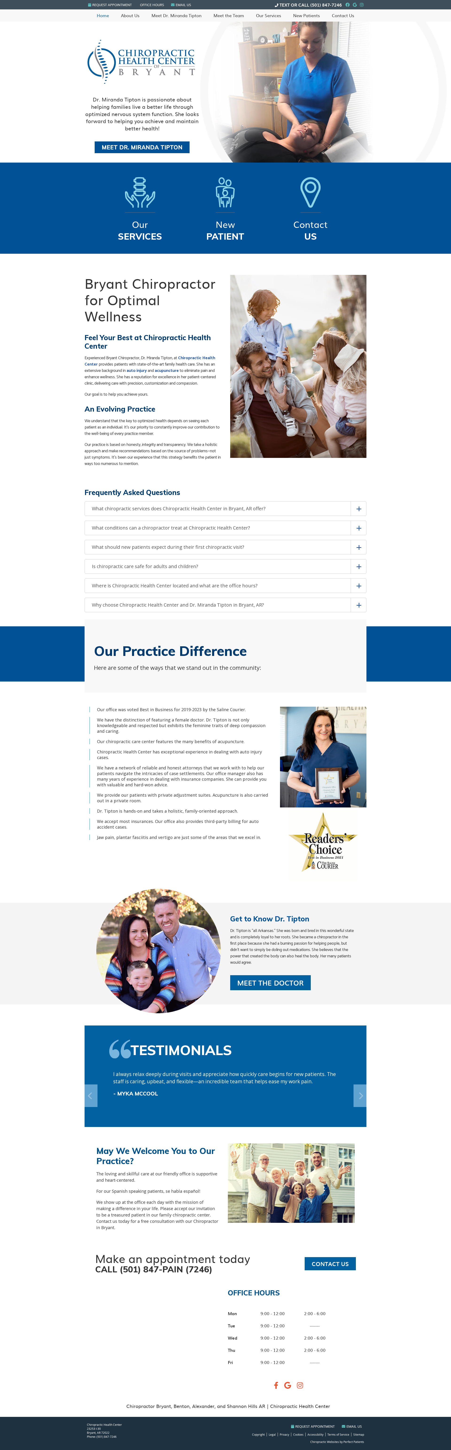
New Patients (306, 15)
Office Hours (152, 4)
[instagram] (300, 1386)
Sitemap (358, 1434)
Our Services (268, 15)
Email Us (183, 4)
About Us (130, 15)
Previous (294, 856)
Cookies (298, 1434)
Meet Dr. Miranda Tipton (177, 15)
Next (352, 856)
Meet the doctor (270, 983)
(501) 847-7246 (326, 5)
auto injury (137, 370)
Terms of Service (338, 1434)
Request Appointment (112, 4)
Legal (272, 1434)
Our (140, 229)
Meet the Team (229, 15)
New (225, 229)
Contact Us (343, 15)
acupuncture (167, 370)
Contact (310, 229)
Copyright (258, 1434)
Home (103, 15)
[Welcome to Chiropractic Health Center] (141, 85)
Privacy (284, 1434)
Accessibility (315, 1434)
